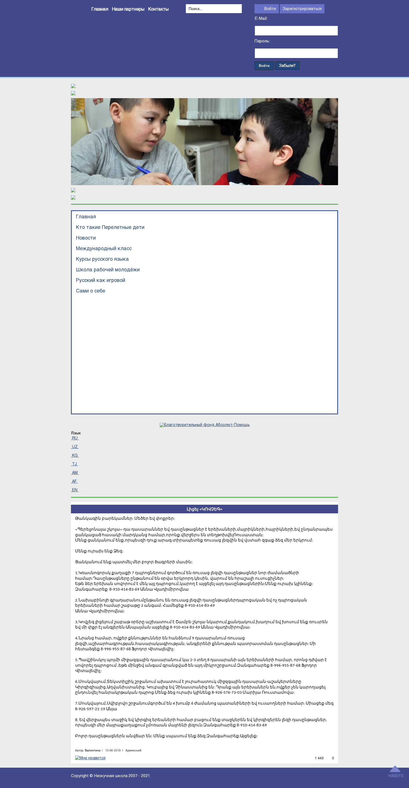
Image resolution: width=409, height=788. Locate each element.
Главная (100, 8)
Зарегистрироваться (302, 8)
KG (75, 455)
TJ (74, 463)
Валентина (92, 750)
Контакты (158, 8)
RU (75, 438)
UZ (75, 446)
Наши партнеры (128, 8)
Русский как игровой (100, 279)
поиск (191, 17)
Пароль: (262, 41)
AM (75, 472)
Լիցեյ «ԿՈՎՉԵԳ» (204, 509)
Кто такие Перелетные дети (110, 226)
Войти (270, 8)
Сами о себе (90, 290)
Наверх (395, 775)
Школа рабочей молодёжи (108, 269)
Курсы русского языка (102, 258)
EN (74, 489)
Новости (86, 237)
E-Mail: (261, 18)
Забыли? (287, 65)
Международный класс (104, 248)
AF (74, 481)
